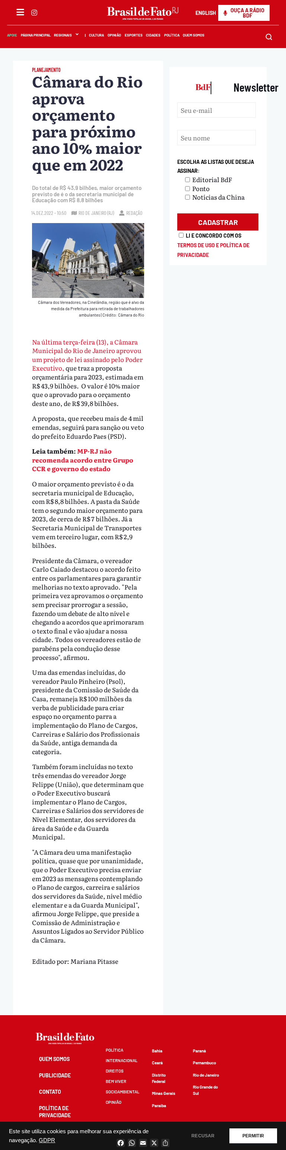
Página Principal (36, 35)
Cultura (96, 35)
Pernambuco (204, 1062)
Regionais (63, 35)
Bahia (157, 1050)
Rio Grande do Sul (205, 1090)
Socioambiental (122, 1091)
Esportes (134, 35)
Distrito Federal (159, 1078)
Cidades (153, 35)
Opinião (114, 35)
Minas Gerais (163, 1093)
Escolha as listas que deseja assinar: (215, 166)
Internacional (121, 1060)
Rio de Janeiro (206, 1075)
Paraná (199, 1050)
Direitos (115, 1070)
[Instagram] (34, 12)
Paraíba (159, 1105)
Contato (50, 1092)
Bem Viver (116, 1081)
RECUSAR (202, 1135)
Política (171, 35)
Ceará (157, 1062)
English (206, 13)
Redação (134, 213)
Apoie (12, 35)
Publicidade (55, 1075)
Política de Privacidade (55, 1111)
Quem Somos (194, 35)
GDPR (47, 1140)
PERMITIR (253, 1135)
